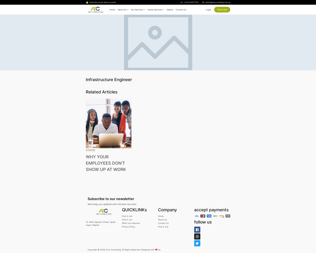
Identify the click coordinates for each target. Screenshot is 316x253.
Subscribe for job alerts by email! (102, 2)
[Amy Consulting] (96, 9)
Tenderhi (165, 249)
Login (208, 9)
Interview (90, 150)
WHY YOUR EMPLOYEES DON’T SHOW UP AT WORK (106, 163)
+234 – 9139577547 (95, 228)
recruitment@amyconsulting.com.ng (102, 231)
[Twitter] (197, 243)
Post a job (222, 9)
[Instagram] (197, 236)
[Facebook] (197, 230)
